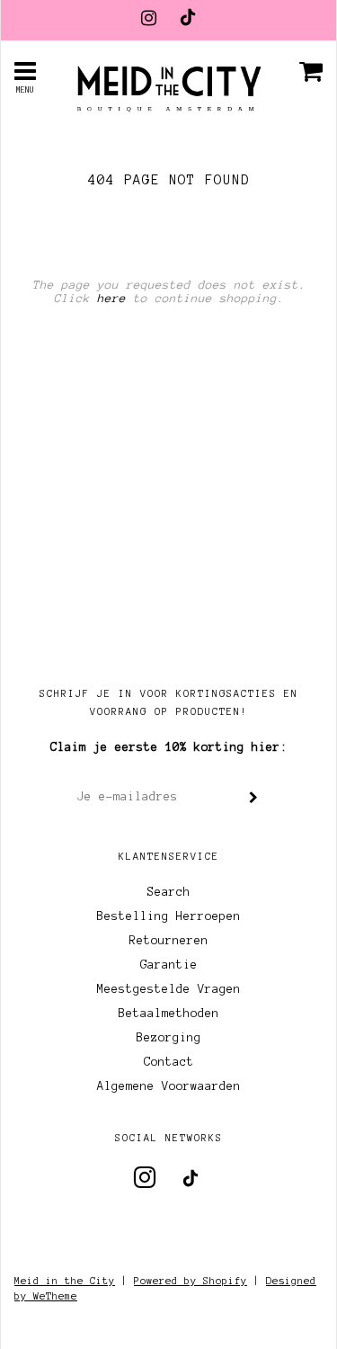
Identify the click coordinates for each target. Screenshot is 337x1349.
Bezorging (169, 1038)
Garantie (169, 965)
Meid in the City (64, 1280)
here (111, 298)
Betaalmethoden (169, 1013)
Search (169, 892)
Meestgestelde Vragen (169, 989)
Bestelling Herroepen (169, 916)
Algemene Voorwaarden (169, 1086)
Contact (169, 1062)
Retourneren (168, 940)
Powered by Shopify (190, 1280)
